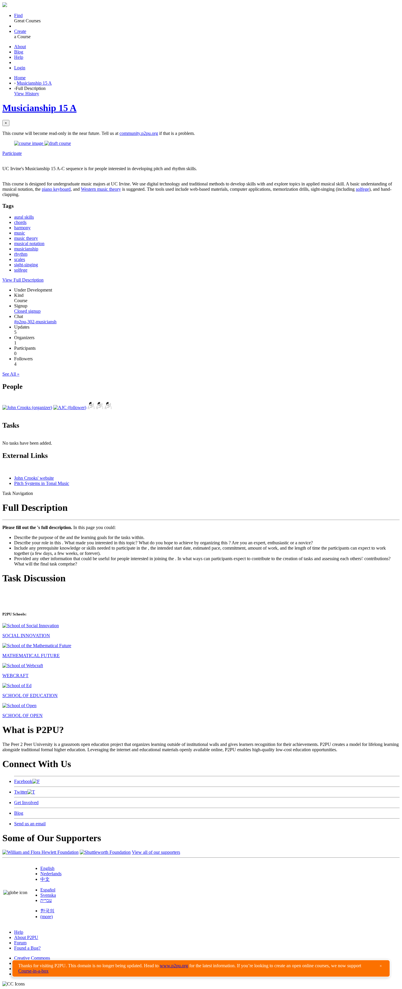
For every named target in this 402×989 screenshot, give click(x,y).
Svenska (48, 895)
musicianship (26, 248)
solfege (362, 189)
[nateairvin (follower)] (99, 407)
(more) (46, 916)
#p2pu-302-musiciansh (35, 321)
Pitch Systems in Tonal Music (41, 483)
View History (26, 93)
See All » (10, 373)
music (19, 232)
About (20, 46)
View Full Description (23, 279)
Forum (20, 942)
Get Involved (26, 802)
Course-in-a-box (33, 970)
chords (20, 222)
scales (19, 259)
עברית (46, 900)
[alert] (201, 968)
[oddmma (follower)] (108, 407)
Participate (12, 153)
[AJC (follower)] (69, 407)
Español (47, 889)
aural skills (24, 217)
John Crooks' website (34, 478)
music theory (26, 238)
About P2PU (26, 937)
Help (18, 57)
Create (20, 31)
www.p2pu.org (174, 965)
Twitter (20, 791)
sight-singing (26, 264)
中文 (45, 879)
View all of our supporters (156, 852)
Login (19, 67)
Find (18, 15)
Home (20, 77)
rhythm (20, 254)
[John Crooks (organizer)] (27, 407)
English (47, 868)
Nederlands (51, 873)
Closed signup (27, 311)
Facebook (23, 781)
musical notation (29, 243)
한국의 (47, 910)
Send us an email (30, 823)
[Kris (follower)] (91, 407)
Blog (18, 51)
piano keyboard (56, 189)
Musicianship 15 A (34, 83)
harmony (22, 227)
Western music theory (101, 189)
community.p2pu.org (138, 133)
